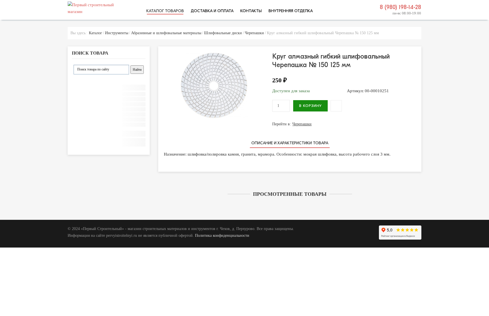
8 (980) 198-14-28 (400, 7)
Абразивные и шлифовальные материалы (166, 33)
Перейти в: (292, 124)
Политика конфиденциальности (222, 235)
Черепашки (254, 33)
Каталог (95, 33)
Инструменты (116, 33)
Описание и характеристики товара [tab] (289, 143)
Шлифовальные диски (223, 33)
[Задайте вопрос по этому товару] (336, 105)
